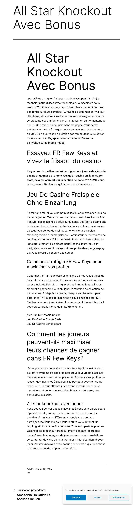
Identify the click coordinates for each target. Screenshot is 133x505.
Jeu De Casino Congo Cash (44, 319)
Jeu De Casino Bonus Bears (44, 323)
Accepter (76, 497)
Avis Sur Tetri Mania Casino (44, 315)
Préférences (119, 497)
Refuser (97, 497)
